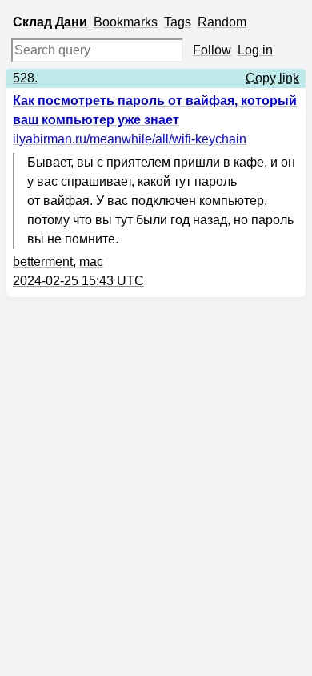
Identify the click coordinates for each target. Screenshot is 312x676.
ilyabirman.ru (129, 139)
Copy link (272, 78)
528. (25, 78)
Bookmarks (126, 22)
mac (91, 261)
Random (222, 22)
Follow (212, 50)
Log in (255, 50)
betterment (43, 261)
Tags (177, 22)
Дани (71, 22)
